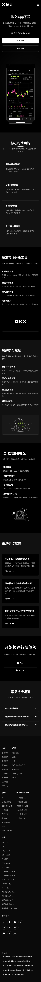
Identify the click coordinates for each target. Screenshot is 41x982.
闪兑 (14, 757)
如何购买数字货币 (8, 892)
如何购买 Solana (8, 904)
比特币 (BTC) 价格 (8, 871)
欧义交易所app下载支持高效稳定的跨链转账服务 (18, 965)
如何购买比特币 (7, 896)
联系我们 (5, 761)
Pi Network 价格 (8, 880)
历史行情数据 (7, 802)
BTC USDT (6, 851)
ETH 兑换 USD (22, 802)
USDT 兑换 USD (22, 806)
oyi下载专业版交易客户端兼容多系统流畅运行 (17, 961)
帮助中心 (5, 818)
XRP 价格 (5, 888)
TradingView (17, 774)
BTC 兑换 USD (22, 798)
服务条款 (5, 765)
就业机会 (5, 757)
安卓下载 (20, 48)
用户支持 (5, 814)
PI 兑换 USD (21, 818)
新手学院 (15, 769)
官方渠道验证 (7, 822)
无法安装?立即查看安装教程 (20, 33)
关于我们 (5, 753)
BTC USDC (6, 843)
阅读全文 (8, 571)
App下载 (5, 786)
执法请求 (5, 782)
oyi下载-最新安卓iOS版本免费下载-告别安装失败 (18, 970)
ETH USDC (6, 847)
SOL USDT (6, 863)
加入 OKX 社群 (7, 831)
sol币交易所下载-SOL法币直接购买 (14, 974)
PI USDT (5, 859)
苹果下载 (20, 40)
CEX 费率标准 (7, 806)
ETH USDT (6, 855)
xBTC (14, 778)
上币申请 (5, 810)
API (3, 798)
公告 (3, 826)
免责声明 (5, 774)
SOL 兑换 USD (22, 810)
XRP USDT (6, 867)
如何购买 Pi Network (9, 908)
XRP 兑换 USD (22, 814)
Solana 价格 (6, 884)
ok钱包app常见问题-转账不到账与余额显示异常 (18, 956)
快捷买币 (15, 753)
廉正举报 (5, 778)
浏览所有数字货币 (18, 765)
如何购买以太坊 (7, 900)
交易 (14, 761)
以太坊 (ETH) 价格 (8, 875)
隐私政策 (5, 769)
